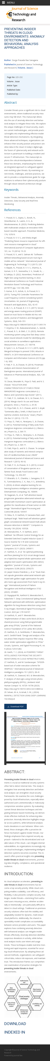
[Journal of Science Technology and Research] (6, 14)
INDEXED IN (14, 1032)
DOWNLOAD (15, 1023)
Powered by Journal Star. (13, 1055)
